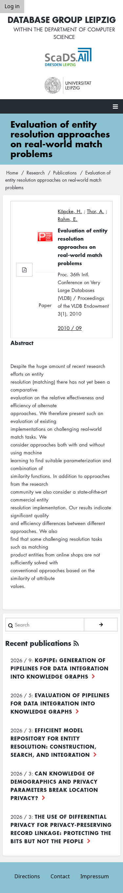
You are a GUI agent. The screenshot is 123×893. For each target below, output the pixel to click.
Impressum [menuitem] (94, 876)
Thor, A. (95, 211)
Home (12, 172)
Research (36, 172)
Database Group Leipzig (62, 19)
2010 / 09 (70, 328)
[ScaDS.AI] (68, 57)
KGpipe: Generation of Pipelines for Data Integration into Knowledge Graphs (59, 668)
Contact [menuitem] (60, 876)
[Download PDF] (24, 270)
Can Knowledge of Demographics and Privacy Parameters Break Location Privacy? (54, 785)
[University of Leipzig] (68, 85)
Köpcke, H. (70, 211)
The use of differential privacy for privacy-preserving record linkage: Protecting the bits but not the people (61, 828)
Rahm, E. (67, 219)
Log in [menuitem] (12, 6)
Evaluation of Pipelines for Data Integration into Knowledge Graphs (60, 703)
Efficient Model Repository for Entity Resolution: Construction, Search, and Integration (53, 742)
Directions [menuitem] (27, 876)
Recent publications (38, 643)
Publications (65, 172)
